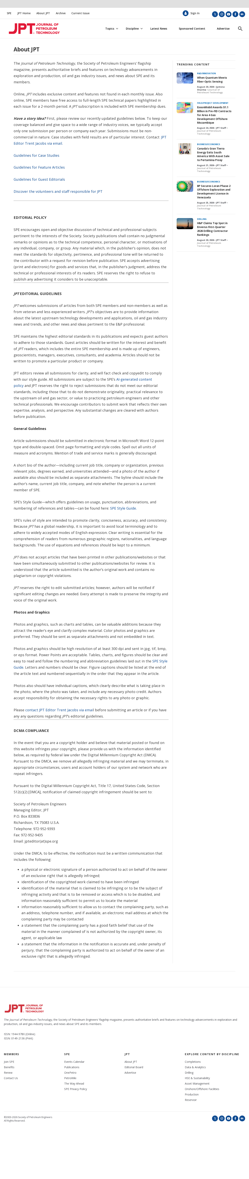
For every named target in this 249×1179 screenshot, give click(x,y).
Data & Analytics (195, 1067)
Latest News (158, 28)
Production (192, 1094)
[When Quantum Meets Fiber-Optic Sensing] (185, 78)
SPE (9, 13)
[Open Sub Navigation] (117, 29)
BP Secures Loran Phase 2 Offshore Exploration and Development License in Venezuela (214, 191)
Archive (61, 13)
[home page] (29, 28)
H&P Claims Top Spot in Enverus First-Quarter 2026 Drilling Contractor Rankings (212, 229)
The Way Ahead (74, 1083)
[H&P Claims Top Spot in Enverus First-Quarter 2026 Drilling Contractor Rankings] (185, 223)
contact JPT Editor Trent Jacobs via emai (59, 710)
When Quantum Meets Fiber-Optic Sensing (212, 79)
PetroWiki (70, 1078)
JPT (127, 1054)
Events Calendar (74, 1062)
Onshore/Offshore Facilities (202, 1089)
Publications (71, 1067)
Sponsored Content (192, 28)
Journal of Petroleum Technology (210, 91)
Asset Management (197, 1083)
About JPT (43, 13)
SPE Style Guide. (123, 508)
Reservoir (191, 1100)
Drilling (202, 219)
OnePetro (70, 1072)
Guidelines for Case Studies (36, 155)
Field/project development (212, 103)
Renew (8, 1072)
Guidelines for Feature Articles (39, 167)
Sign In (195, 13)
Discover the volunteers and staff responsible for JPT (58, 191)
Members (11, 1054)
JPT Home (24, 13)
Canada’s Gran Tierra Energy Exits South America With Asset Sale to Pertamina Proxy (213, 154)
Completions (193, 1062)
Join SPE (9, 1062)
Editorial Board (133, 1067)
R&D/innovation (206, 73)
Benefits (9, 1067)
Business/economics (208, 144)
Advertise (223, 28)
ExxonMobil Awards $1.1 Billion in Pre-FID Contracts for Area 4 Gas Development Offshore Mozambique (214, 115)
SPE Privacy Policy (75, 1089)
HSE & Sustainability (197, 1078)
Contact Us (11, 1078)
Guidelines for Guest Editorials (39, 179)
